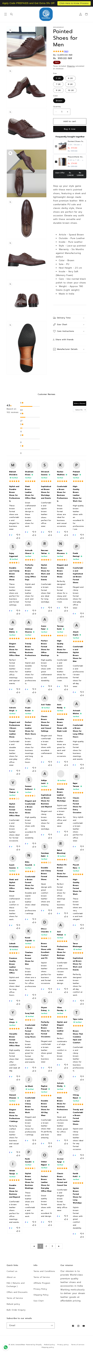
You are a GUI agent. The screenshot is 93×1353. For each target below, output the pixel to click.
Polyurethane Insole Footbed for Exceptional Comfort (76, 157)
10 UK (71, 90)
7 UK (58, 84)
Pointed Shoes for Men (76, 141)
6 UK (70, 78)
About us (11, 1277)
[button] (5, 14)
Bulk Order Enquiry (16, 1309)
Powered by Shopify (34, 1345)
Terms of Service (15, 1298)
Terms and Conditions (44, 1271)
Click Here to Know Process (74, 3)
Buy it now (70, 129)
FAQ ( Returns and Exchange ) (15, 1285)
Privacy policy (63, 1345)
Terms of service (77, 1345)
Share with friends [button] (65, 339)
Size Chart (39, 1300)
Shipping (71, 66)
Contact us (12, 1271)
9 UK (58, 90)
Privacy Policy (40, 1289)
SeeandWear (20, 1345)
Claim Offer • (69, 174)
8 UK (70, 84)
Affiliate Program (42, 1283)
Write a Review (79, 403)
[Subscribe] (51, 1325)
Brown (59, 100)
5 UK (58, 78)
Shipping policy (48, 1347)
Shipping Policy (41, 1294)
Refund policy (13, 1304)
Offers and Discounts (17, 1292)
